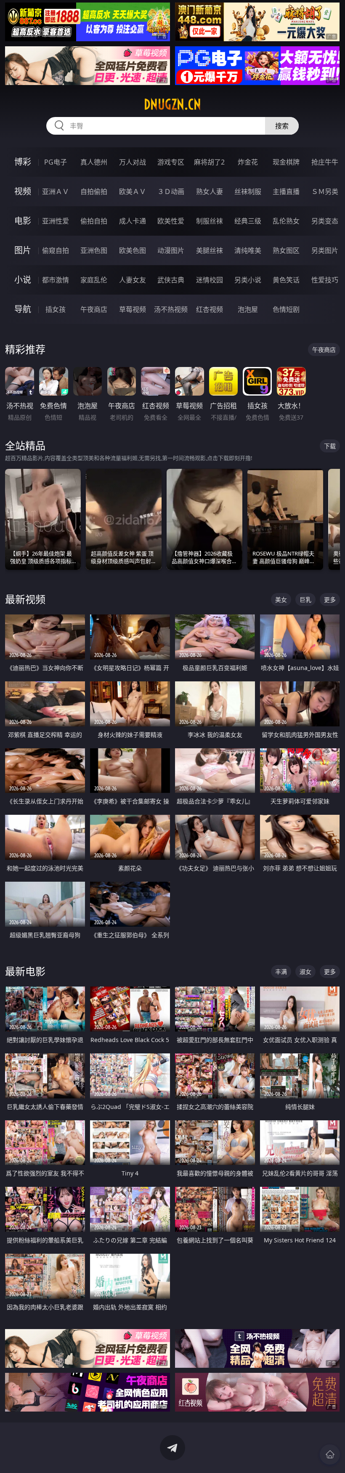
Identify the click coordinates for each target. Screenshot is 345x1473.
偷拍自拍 (93, 221)
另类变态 (324, 221)
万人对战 (132, 162)
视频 (22, 191)
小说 (22, 279)
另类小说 (247, 279)
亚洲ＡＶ (55, 191)
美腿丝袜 (209, 250)
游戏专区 (170, 162)
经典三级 (247, 221)
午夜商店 (93, 309)
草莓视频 (132, 309)
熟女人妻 (209, 191)
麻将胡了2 (209, 162)
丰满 (281, 972)
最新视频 (25, 599)
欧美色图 (132, 250)
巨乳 (305, 600)
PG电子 (55, 162)
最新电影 (25, 971)
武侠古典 (170, 279)
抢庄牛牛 (324, 162)
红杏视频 (209, 309)
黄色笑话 (286, 279)
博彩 (22, 162)
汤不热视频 (171, 309)
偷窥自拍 (55, 250)
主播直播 (286, 191)
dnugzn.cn (172, 104)
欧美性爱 (170, 221)
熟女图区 (286, 250)
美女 (281, 600)
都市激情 (55, 279)
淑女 (305, 972)
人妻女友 (132, 279)
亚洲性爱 (55, 221)
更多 (330, 600)
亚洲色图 (93, 250)
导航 (22, 309)
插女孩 (55, 309)
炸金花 (248, 162)
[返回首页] (330, 1454)
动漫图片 (170, 250)
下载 (330, 446)
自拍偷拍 (93, 191)
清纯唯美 (247, 250)
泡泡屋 (248, 309)
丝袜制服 (247, 191)
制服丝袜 (209, 221)
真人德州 (93, 162)
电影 (22, 220)
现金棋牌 (286, 162)
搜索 (282, 125)
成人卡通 (132, 221)
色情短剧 (286, 309)
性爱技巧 (324, 279)
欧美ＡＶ (132, 191)
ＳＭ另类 (324, 191)
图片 (22, 250)
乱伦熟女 (286, 221)
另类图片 (324, 250)
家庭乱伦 (93, 279)
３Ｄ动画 (170, 191)
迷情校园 (209, 279)
